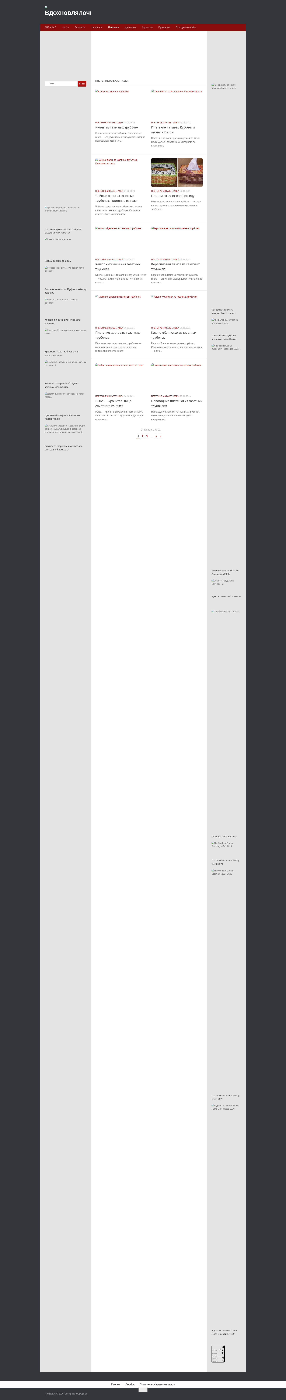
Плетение (113, 27)
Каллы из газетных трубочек (116, 127)
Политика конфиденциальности (157, 1384)
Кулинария (130, 27)
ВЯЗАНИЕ (50, 27)
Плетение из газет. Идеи (109, 122)
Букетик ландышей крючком (226, 596)
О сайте (130, 1384)
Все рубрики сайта (186, 27)
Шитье (65, 27)
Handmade (96, 27)
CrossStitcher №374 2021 (224, 836)
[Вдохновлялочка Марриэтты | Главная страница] (68, 12)
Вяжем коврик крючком (58, 261)
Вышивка (80, 27)
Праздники (164, 27)
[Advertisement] (149, 55)
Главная (116, 1384)
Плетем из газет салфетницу (173, 196)
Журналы (147, 27)
